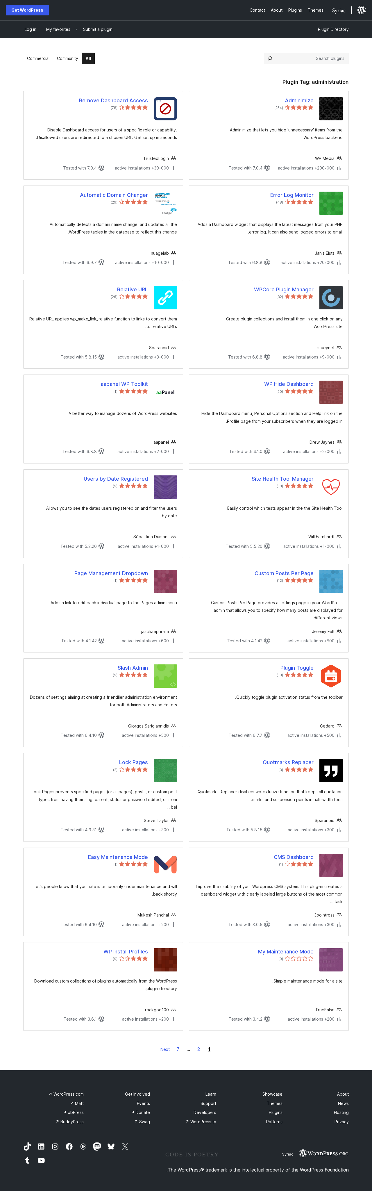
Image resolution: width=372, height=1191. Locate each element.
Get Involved (137, 1094)
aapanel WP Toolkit (124, 384)
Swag (142, 1121)
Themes (274, 1103)
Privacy (342, 1121)
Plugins (275, 1112)
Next (165, 1049)
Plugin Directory (333, 29)
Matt (77, 1103)
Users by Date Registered (116, 479)
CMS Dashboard (294, 857)
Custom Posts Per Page (284, 573)
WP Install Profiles (125, 951)
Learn (210, 1094)
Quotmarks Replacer (288, 762)
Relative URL (132, 289)
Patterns (274, 1121)
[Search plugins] (270, 58)
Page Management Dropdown (111, 573)
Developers (205, 1112)
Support (208, 1103)
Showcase (272, 1094)
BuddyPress (70, 1121)
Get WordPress (27, 10)
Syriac (287, 1154)
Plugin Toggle (297, 668)
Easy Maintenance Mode (118, 857)
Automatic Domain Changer (114, 195)
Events (143, 1103)
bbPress (73, 1112)
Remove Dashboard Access (113, 100)
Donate (140, 1112)
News (343, 1103)
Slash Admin (133, 668)
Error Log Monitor (292, 195)
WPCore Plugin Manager (284, 289)
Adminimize (299, 100)
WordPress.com (66, 1094)
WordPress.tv (200, 1121)
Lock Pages (133, 762)
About (343, 1094)
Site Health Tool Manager (283, 479)
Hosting (341, 1112)
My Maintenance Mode (286, 951)
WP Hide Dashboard (289, 384)
